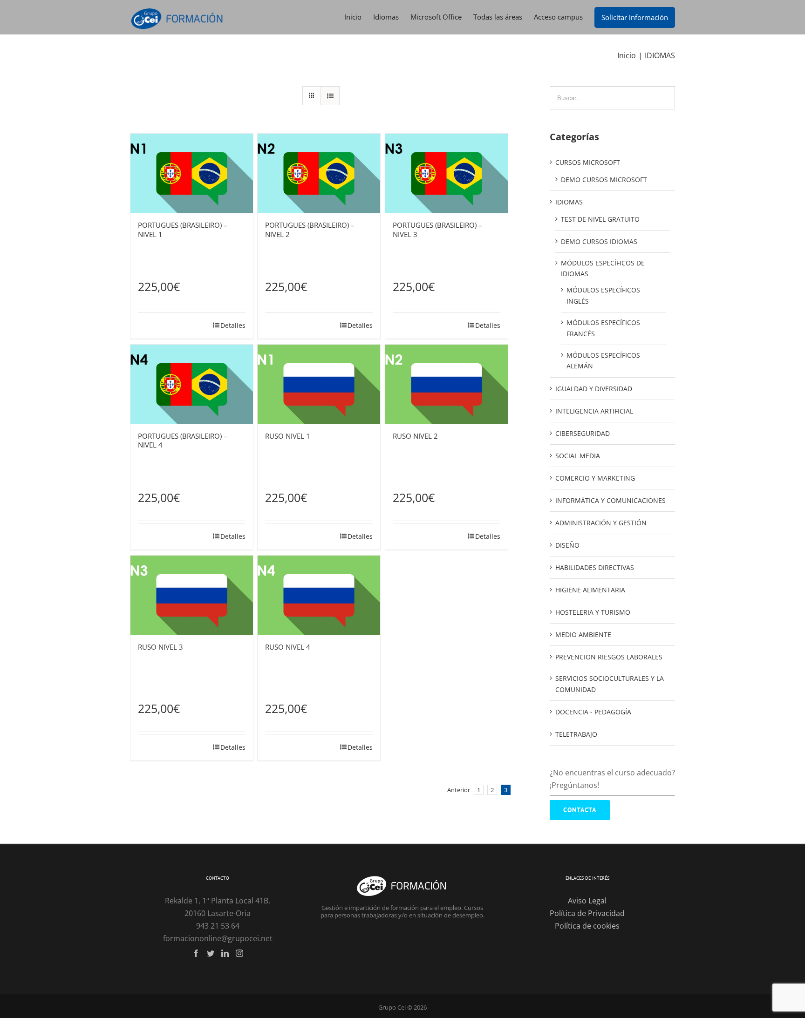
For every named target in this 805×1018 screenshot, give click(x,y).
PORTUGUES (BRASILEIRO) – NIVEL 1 (182, 229)
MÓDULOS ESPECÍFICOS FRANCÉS (603, 328)
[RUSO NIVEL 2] (446, 384)
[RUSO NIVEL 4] (319, 595)
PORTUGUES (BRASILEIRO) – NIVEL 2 (310, 229)
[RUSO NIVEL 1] (319, 384)
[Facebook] (196, 953)
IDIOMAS (569, 201)
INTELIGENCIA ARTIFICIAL (594, 411)
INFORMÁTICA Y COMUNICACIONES (610, 500)
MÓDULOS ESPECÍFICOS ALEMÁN (603, 361)
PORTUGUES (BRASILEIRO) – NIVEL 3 (437, 229)
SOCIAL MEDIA (577, 455)
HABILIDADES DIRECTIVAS (594, 567)
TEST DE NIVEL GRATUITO (600, 219)
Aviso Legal (587, 901)
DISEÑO (567, 545)
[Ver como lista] (330, 96)
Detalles (233, 325)
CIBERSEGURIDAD (582, 433)
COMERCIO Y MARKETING (595, 478)
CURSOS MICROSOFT (587, 162)
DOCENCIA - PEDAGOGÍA (593, 711)
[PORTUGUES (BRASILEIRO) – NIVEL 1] (191, 173)
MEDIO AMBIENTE (583, 634)
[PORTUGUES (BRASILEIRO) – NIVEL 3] (446, 173)
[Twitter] (210, 953)
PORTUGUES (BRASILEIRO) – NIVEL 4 (182, 440)
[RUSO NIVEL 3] (191, 595)
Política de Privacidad (587, 913)
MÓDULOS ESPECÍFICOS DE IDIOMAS (603, 268)
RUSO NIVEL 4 (287, 647)
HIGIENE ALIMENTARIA (590, 589)
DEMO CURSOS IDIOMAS (599, 241)
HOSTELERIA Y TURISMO (592, 612)
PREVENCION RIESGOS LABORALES (608, 656)
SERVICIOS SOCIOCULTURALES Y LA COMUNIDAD (609, 684)
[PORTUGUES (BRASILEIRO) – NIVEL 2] (319, 173)
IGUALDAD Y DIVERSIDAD (593, 388)
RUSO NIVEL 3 (160, 647)
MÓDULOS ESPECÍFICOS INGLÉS (603, 295)
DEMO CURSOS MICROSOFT (604, 179)
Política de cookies (587, 926)
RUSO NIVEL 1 (287, 436)
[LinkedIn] (225, 953)
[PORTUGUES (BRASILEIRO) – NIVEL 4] (191, 384)
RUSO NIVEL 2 (415, 436)
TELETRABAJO (576, 734)
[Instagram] (239, 953)
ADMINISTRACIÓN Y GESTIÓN (601, 522)
